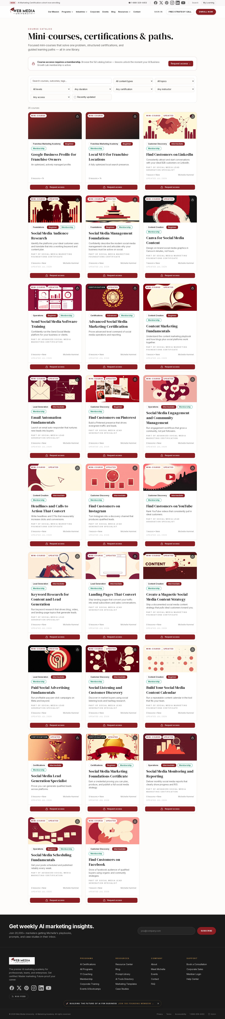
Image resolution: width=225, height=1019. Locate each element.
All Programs (86, 969)
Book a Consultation (197, 964)
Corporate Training (89, 984)
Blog (118, 969)
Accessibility (180, 1014)
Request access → (181, 63)
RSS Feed (20, 996)
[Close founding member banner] (158, 1003)
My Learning (208, 3)
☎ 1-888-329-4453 (137, 3)
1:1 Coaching (86, 974)
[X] (161, 3)
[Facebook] (156, 3)
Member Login (194, 974)
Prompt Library (123, 974)
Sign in (158, 12)
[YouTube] (183, 3)
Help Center (193, 979)
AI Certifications (88, 964)
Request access (57, 187)
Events (154, 974)
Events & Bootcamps (90, 989)
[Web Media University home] (22, 12)
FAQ (153, 984)
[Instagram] (172, 3)
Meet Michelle (158, 969)
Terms (168, 1014)
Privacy (160, 1014)
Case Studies (122, 989)
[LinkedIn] (178, 3)
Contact (155, 979)
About (154, 964)
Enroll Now (206, 12)
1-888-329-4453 (197, 1014)
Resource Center (124, 964)
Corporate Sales (195, 969)
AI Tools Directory (125, 979)
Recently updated (86, 97)
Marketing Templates (126, 984)
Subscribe (206, 931)
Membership (86, 979)
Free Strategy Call (180, 12)
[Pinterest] (167, 3)
